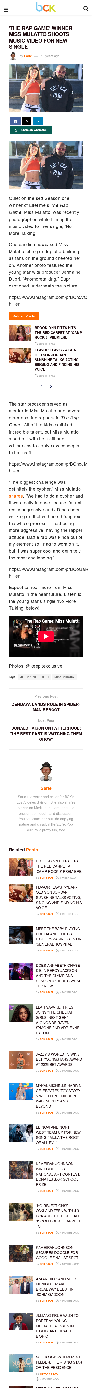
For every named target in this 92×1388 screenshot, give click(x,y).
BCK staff (46, 877)
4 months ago (69, 1232)
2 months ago (69, 1070)
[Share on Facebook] (15, 121)
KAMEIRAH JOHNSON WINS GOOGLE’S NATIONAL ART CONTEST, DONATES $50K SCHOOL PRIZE (58, 1174)
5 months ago (49, 1379)
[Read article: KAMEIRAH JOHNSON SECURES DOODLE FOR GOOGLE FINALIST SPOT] (21, 1253)
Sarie (28, 55)
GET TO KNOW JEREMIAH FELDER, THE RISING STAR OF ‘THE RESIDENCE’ (59, 1362)
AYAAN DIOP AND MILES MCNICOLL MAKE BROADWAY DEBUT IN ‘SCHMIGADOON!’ (56, 1286)
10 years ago (50, 55)
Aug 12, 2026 (46, 344)
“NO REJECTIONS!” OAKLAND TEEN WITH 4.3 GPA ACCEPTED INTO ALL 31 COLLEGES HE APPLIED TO (58, 1216)
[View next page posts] (50, 386)
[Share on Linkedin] (38, 121)
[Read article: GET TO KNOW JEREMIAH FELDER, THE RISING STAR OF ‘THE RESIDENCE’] (21, 1363)
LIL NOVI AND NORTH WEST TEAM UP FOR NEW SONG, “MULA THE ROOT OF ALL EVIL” (58, 1134)
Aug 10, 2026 (46, 376)
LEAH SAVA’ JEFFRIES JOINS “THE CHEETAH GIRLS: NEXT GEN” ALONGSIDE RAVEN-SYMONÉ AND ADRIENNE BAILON (57, 1019)
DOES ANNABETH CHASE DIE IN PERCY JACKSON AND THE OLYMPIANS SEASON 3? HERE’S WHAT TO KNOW (58, 975)
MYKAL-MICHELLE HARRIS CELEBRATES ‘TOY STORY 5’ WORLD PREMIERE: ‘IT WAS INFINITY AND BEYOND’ (58, 1096)
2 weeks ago (68, 914)
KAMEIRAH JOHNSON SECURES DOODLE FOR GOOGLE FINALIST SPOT (57, 1252)
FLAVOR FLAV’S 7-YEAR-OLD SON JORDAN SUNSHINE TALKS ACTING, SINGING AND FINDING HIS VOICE (57, 359)
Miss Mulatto (64, 677)
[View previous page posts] (41, 386)
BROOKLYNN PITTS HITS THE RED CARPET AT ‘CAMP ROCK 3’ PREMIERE (58, 332)
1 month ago (68, 992)
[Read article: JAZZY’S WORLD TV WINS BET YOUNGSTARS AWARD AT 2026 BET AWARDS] (21, 1060)
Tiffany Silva (49, 1373)
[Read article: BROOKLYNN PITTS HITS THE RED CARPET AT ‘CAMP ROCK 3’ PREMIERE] (20, 333)
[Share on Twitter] (26, 121)
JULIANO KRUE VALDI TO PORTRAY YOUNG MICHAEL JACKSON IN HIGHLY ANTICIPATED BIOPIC (57, 1326)
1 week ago (67, 877)
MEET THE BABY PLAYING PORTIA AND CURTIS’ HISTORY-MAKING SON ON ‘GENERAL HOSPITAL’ (59, 936)
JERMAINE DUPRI (34, 677)
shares (16, 495)
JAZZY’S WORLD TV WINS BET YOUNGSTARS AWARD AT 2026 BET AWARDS (59, 1059)
